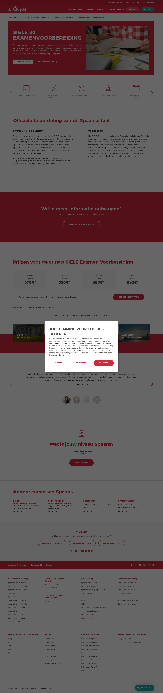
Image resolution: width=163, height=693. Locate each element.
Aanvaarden (104, 363)
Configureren (81, 363)
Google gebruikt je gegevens (67, 343)
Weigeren (59, 363)
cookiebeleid (59, 355)
